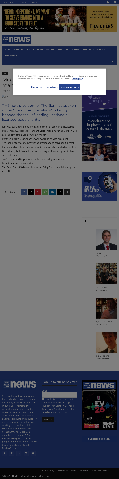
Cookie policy (77, 78)
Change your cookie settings (44, 87)
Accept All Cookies (70, 87)
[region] (59, 81)
